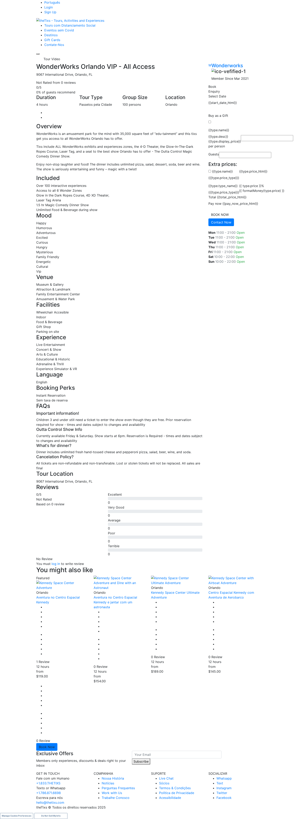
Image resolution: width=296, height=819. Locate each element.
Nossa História (113, 778)
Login (48, 7)
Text (219, 783)
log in (56, 564)
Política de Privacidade (176, 793)
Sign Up (50, 12)
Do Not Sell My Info (51, 816)
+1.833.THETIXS (48, 783)
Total (212, 197)
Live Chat (166, 778)
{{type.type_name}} (223, 186)
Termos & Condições (175, 788)
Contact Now (221, 222)
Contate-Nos (54, 45)
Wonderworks (227, 65)
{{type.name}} (218, 130)
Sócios (164, 783)
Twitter (221, 793)
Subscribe (141, 761)
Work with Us (112, 793)
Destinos (51, 35)
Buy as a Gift (218, 116)
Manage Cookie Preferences (16, 816)
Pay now (214, 204)
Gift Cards (52, 40)
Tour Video (51, 59)
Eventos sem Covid (59, 30)
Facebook (224, 798)
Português (52, 2)
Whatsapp (224, 778)
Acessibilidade (170, 798)
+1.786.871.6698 (48, 793)
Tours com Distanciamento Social (69, 25)
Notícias (108, 783)
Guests (213, 154)
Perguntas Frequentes (118, 788)
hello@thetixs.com (50, 802)
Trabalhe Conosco (115, 798)
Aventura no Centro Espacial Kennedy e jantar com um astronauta (115, 602)
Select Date (217, 96)
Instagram (224, 788)
